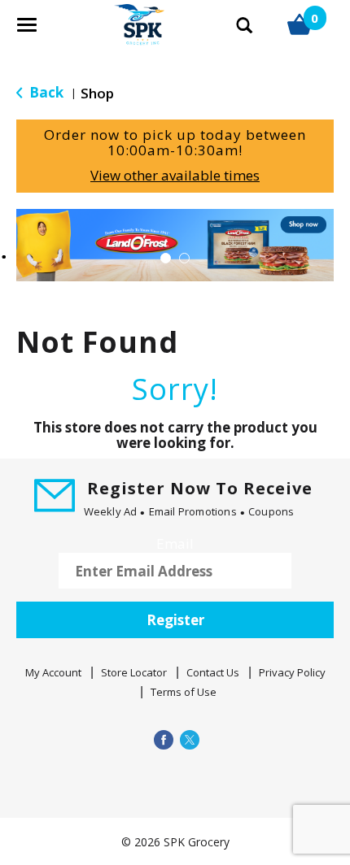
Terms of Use (184, 692)
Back (44, 92)
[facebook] (162, 739)
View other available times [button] (175, 175)
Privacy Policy (292, 672)
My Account (53, 672)
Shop (97, 93)
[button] (175, 243)
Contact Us (212, 672)
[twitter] (188, 739)
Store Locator (134, 672)
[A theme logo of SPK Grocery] (120, 33)
